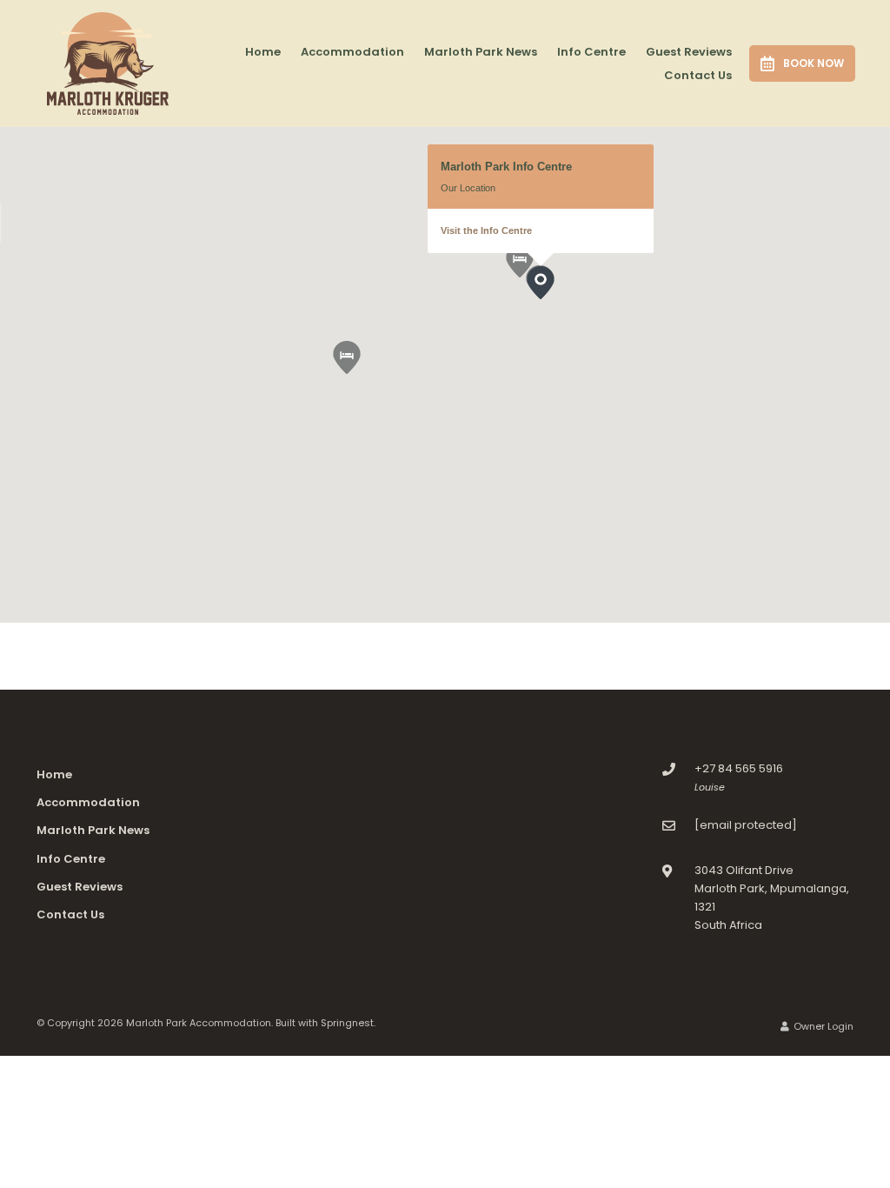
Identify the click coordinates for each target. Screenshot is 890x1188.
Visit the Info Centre (486, 230)
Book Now (813, 63)
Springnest (347, 1023)
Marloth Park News (480, 51)
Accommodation (352, 51)
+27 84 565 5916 (738, 768)
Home (263, 51)
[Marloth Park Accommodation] (108, 62)
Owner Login (822, 1026)
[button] (360, 374)
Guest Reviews (689, 51)
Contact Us (698, 75)
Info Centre (591, 51)
